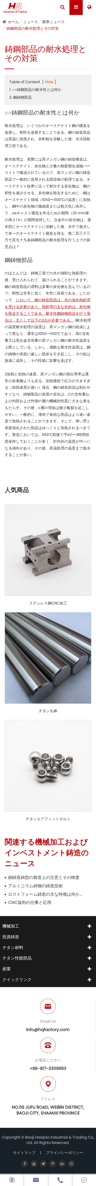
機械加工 (10, 926)
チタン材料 (12, 947)
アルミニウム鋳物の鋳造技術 (35, 886)
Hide (49, 82)
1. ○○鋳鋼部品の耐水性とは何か (35, 89)
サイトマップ (24, 1152)
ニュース (30, 22)
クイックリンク (17, 979)
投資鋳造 (10, 937)
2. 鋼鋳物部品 (20, 97)
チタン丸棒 (48, 711)
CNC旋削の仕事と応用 (29, 902)
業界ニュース (53, 22)
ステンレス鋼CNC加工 (48, 603)
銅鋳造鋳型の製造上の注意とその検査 (43, 877)
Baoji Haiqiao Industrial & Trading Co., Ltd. (59, 1140)
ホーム (13, 22)
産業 (6, 969)
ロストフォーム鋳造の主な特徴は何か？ (45, 894)
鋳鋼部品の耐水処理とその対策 (33, 28)
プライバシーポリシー (64, 1152)
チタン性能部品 (17, 958)
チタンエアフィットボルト (48, 819)
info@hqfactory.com (48, 1029)
